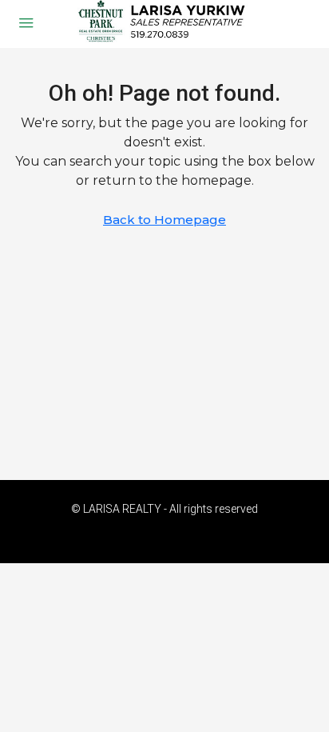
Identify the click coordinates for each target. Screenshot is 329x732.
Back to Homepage (164, 219)
